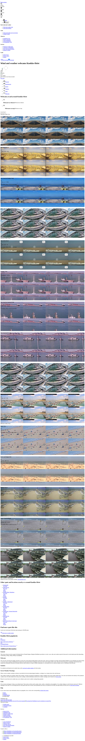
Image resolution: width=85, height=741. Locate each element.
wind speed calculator (74, 685)
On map (2, 78)
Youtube (19, 733)
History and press (6, 39)
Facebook (12, 60)
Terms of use (6, 54)
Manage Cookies (6, 50)
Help (6, 20)
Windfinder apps (6, 38)
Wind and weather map (8, 27)
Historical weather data (8, 46)
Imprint (4, 57)
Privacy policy (6, 56)
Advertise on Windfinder (8, 47)
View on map (5, 60)
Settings (6, 22)
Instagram (19, 732)
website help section (44, 690)
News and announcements (8, 49)
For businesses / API (7, 42)
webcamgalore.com (21, 579)
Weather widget (6, 34)
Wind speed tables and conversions (10, 32)
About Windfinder (7, 41)
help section (58, 676)
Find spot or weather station (8, 633)
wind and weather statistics (28, 668)
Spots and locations (7, 28)
